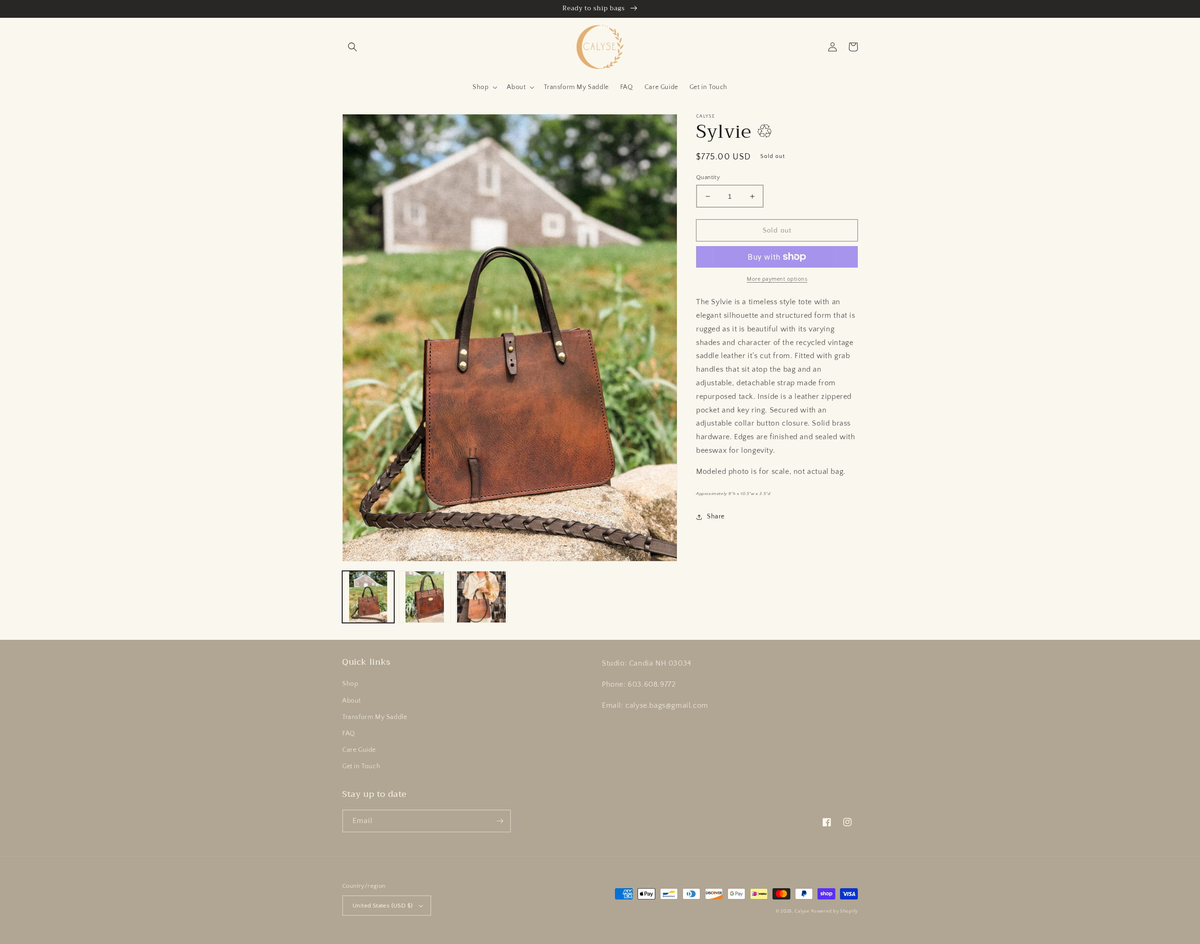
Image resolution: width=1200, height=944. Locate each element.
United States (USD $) (382, 905)
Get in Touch (361, 766)
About (351, 700)
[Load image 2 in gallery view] (425, 597)
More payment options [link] (777, 279)
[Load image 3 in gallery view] (482, 597)
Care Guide (359, 750)
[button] (352, 47)
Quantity (708, 177)
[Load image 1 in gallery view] (368, 597)
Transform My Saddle (374, 717)
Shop (350, 684)
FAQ (348, 733)
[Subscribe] (499, 820)
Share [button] (716, 516)
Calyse (802, 911)
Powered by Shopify (834, 911)
